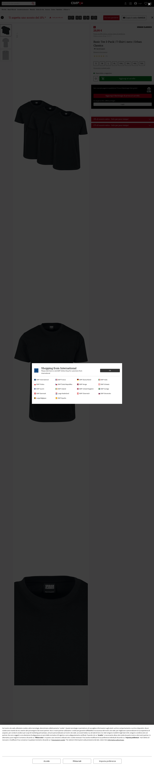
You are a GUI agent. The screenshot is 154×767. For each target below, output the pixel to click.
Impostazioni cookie (58, 740)
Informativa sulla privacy (116, 740)
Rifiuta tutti (77, 761)
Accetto (47, 761)
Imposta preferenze (107, 761)
